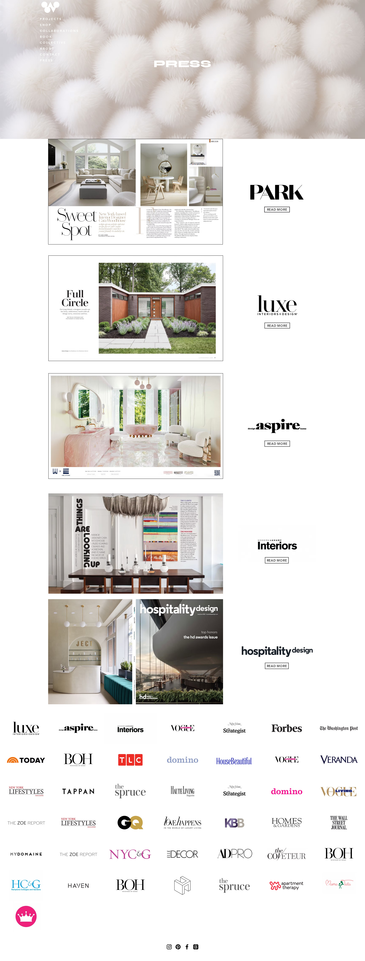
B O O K (46, 37)
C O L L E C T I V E (52, 43)
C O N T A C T (50, 54)
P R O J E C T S (50, 19)
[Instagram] (169, 946)
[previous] (7, 825)
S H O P (45, 25)
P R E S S (46, 60)
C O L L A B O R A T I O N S (59, 31)
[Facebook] (187, 946)
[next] (357, 825)
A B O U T (47, 48)
